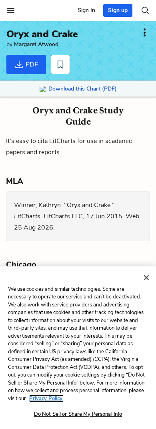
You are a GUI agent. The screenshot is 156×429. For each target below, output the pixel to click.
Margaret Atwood (36, 44)
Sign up (118, 10)
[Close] (146, 277)
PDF (31, 64)
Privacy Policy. (46, 398)
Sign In (86, 10)
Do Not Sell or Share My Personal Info (78, 414)
